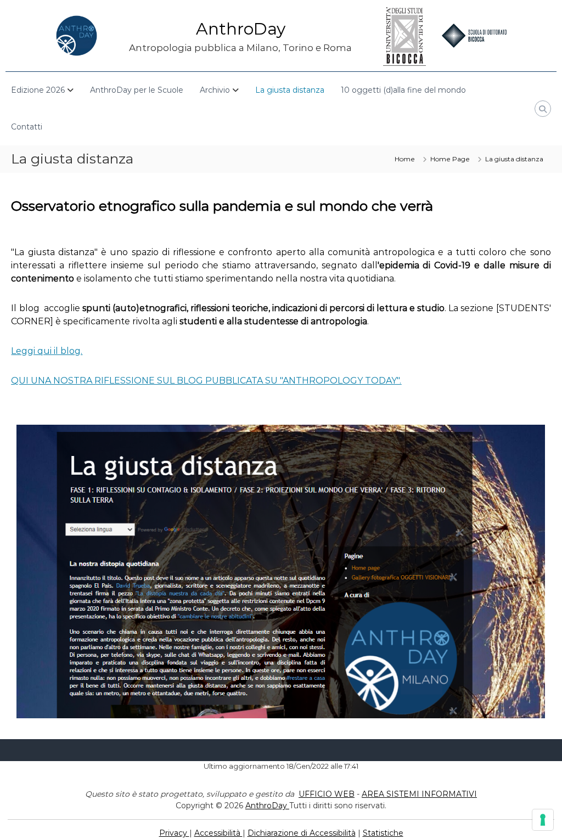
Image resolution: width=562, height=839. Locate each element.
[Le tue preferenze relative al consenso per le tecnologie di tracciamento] (542, 819)
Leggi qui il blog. (46, 351)
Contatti (26, 127)
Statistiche (383, 833)
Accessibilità (218, 833)
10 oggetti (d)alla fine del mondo (403, 90)
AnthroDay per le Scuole (136, 90)
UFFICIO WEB (327, 794)
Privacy (174, 833)
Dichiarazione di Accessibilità (302, 833)
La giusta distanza (289, 90)
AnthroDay (240, 29)
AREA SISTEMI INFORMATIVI (419, 794)
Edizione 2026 (38, 90)
